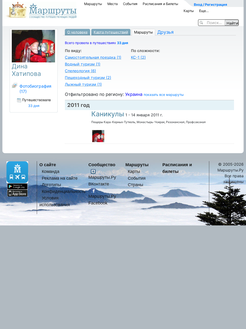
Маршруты (93, 4)
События (130, 4)
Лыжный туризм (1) (83, 84)
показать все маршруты (164, 94)
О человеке (77, 32)
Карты (189, 11)
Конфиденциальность (64, 191)
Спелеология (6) (80, 70)
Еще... (204, 11)
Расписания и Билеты (160, 4)
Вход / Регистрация (210, 4)
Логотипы (51, 184)
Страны (135, 184)
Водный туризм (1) (82, 64)
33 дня (122, 43)
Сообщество (101, 164)
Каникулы (107, 114)
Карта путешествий (111, 32)
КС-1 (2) (138, 57)
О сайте (47, 164)
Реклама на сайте (60, 178)
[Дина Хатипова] (98, 135)
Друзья (165, 32)
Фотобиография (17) (35, 89)
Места (112, 4)
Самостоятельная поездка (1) (93, 57)
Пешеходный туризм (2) (88, 77)
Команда (50, 171)
